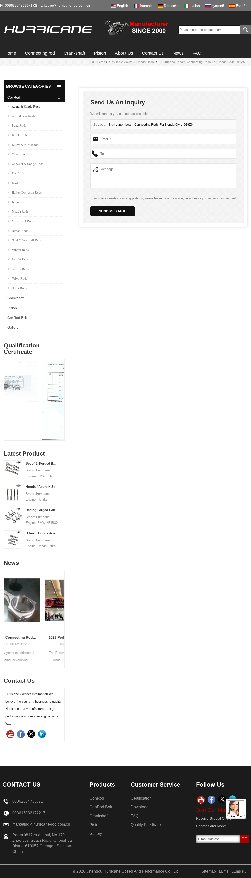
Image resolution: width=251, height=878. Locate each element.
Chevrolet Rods (22, 154)
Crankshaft (74, 53)
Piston (100, 53)
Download (140, 807)
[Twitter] (31, 734)
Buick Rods (19, 135)
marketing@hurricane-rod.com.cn (64, 5)
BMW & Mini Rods (25, 145)
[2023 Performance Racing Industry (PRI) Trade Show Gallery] (38, 600)
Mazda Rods (20, 211)
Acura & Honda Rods (139, 62)
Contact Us (153, 53)
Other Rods (19, 288)
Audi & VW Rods (23, 116)
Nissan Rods (20, 231)
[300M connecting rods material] (37, 400)
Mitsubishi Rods (23, 221)
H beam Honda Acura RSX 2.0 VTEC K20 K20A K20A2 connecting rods (42, 533)
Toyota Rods (20, 269)
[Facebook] (20, 734)
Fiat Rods (18, 173)
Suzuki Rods (20, 259)
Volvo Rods (19, 278)
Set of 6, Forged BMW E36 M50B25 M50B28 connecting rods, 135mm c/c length (42, 463)
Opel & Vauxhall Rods (27, 240)
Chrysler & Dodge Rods (27, 164)
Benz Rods (19, 125)
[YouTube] (10, 734)
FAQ (196, 53)
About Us (124, 53)
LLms (223, 871)
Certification (141, 798)
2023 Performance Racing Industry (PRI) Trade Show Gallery (38, 637)
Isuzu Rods (19, 202)
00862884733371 (18, 5)
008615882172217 (28, 813)
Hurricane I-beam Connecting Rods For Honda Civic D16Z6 (151, 124)
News (178, 53)
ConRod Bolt (17, 318)
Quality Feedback (146, 825)
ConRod (114, 62)
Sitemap (208, 871)
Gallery (12, 327)
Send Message (112, 211)
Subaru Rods (20, 250)
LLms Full (240, 871)
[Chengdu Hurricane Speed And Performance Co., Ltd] (87, 30)
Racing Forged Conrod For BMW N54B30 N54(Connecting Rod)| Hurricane (42, 510)
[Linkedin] (42, 734)
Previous (5, 395)
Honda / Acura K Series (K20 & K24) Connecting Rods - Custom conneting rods (42, 487)
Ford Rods (18, 183)
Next (63, 395)
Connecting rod (40, 53)
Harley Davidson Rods (27, 192)
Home (10, 53)
